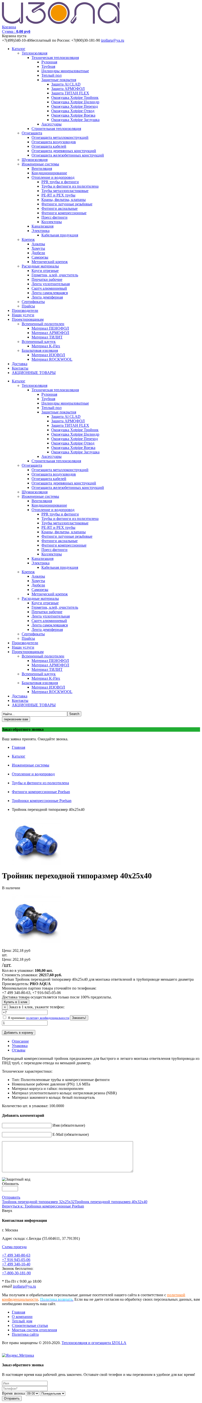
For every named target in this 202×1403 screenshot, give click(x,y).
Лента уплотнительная (51, 284)
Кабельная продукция (59, 235)
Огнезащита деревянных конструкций (64, 151)
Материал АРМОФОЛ (50, 333)
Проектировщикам (28, 319)
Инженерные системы (40, 164)
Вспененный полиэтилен (43, 324)
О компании (22, 1316)
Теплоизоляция (34, 53)
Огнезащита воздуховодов (54, 142)
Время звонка (13, 1393)
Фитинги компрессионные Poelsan (41, 792)
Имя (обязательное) (68, 1125)
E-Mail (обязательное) (70, 1134)
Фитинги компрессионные (63, 213)
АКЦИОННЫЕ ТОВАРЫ (34, 373)
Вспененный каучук (39, 341)
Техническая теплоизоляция (55, 57)
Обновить (10, 1184)
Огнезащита (32, 133)
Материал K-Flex (46, 346)
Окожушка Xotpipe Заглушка (75, 120)
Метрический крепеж (50, 262)
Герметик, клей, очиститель (55, 275)
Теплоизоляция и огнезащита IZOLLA (94, 1343)
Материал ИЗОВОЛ (48, 355)
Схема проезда (14, 1247)
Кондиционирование (49, 173)
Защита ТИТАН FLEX (70, 93)
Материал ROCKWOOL (52, 359)
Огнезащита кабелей (49, 146)
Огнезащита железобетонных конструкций (68, 155)
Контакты (20, 368)
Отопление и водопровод (53, 177)
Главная (18, 747)
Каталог (18, 49)
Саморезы (40, 257)
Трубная (48, 66)
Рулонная (49, 62)
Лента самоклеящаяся (50, 293)
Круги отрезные (45, 270)
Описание (20, 1041)
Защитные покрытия (58, 80)
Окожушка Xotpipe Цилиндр (75, 102)
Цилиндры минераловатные (65, 71)
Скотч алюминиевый (49, 288)
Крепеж (28, 239)
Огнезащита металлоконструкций (60, 137)
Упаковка (20, 1046)
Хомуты (38, 248)
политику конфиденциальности (47, 1018)
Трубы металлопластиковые (64, 191)
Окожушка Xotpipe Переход (74, 106)
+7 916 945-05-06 (16, 1260)
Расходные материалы (40, 266)
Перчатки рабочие (47, 279)
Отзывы (18, 1050)
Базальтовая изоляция (40, 350)
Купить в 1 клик (15, 1002)
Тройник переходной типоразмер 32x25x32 (38, 1202)
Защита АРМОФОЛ (68, 89)
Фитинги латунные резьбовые (66, 204)
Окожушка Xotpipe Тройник (75, 97)
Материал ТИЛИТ (47, 337)
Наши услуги (23, 315)
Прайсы (28, 306)
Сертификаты (33, 302)
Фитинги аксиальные (59, 208)
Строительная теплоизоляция (56, 128)
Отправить (11, 1197)
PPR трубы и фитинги (60, 182)
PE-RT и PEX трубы (58, 195)
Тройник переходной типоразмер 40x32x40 (111, 1202)
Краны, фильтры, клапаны (63, 199)
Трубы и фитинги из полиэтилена (70, 186)
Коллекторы (51, 222)
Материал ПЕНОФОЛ (50, 328)
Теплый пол (51, 75)
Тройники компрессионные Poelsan (41, 801)
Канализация (42, 226)
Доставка (19, 364)
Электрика (41, 231)
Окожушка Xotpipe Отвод (72, 111)
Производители (25, 310)
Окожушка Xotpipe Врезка (73, 115)
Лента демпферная (47, 297)
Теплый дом (22, 1321)
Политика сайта (25, 1334)
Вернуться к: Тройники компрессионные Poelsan (43, 1206)
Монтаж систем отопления (34, 1330)
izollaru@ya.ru (112, 40)
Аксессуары (51, 124)
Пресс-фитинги (54, 217)
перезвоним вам (16, 719)
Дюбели (38, 253)
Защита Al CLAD (66, 84)
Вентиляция (42, 168)
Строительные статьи (30, 1325)
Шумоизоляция (35, 160)
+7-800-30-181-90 (16, 1273)
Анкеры (38, 244)
